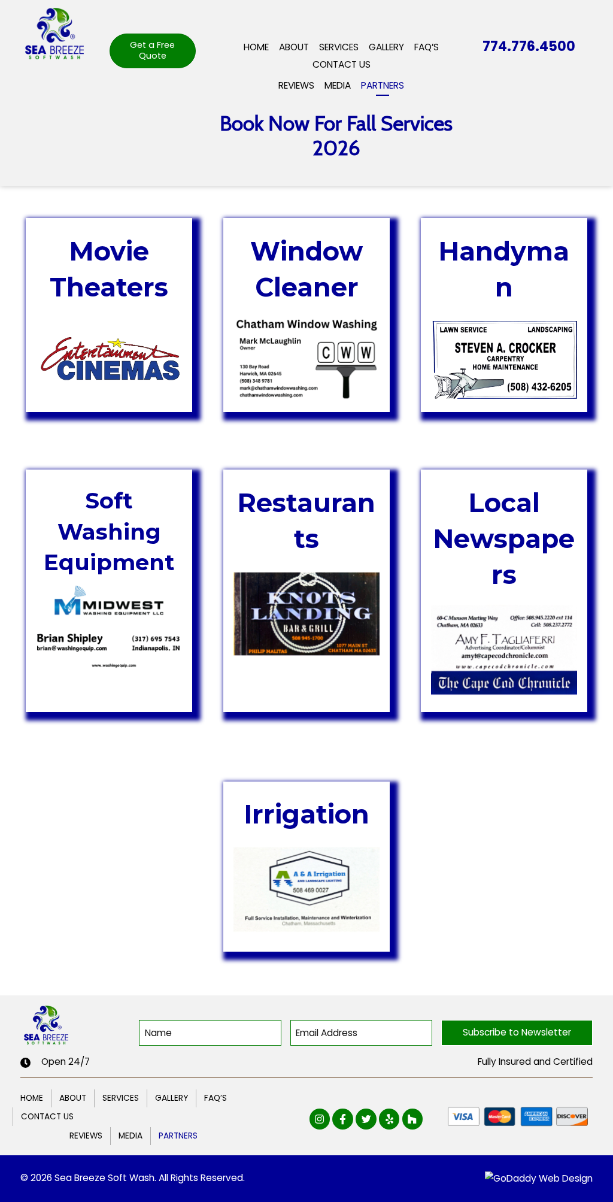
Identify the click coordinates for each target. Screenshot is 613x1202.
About (72, 1098)
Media (130, 1136)
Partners (178, 1136)
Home (31, 1098)
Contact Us (47, 1116)
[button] (516, 1033)
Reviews (85, 1136)
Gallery (171, 1098)
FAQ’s (215, 1098)
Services (120, 1098)
